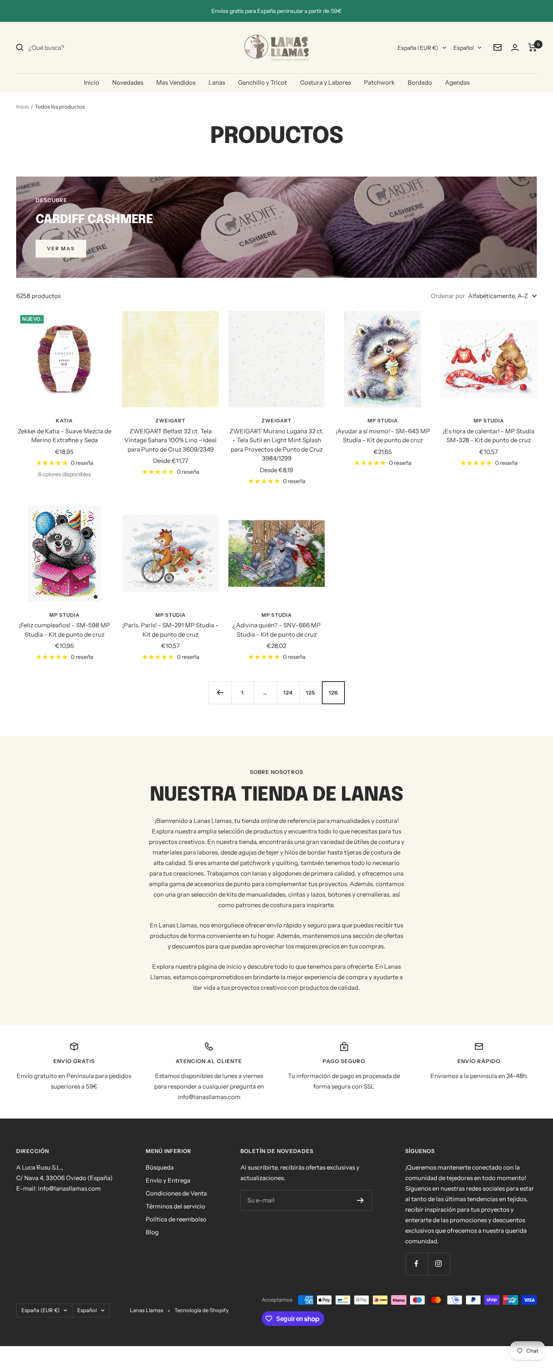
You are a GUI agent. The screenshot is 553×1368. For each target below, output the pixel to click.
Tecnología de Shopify (201, 1310)
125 (310, 692)
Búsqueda (160, 1167)
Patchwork (379, 82)
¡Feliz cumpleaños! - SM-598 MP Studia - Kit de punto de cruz (64, 629)
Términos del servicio (175, 1206)
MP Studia (383, 421)
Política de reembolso (176, 1219)
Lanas (216, 82)
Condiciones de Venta (176, 1193)
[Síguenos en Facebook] (416, 1264)
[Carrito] (532, 47)
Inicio (91, 82)
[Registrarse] (360, 1200)
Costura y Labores (325, 82)
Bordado (420, 82)
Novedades (127, 82)
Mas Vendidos (176, 82)
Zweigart (170, 421)
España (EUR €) (418, 47)
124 (288, 692)
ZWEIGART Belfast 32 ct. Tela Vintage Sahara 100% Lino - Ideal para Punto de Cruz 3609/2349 (170, 440)
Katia (64, 421)
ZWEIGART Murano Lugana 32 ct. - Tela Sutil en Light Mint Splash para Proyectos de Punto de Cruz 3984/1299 (277, 444)
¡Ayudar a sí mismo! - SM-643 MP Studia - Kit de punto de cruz (383, 435)
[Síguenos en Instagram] (439, 1264)
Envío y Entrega (168, 1180)
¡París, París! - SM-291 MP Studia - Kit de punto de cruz (170, 629)
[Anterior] (219, 692)
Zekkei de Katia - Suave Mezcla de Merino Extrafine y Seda (64, 435)
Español (463, 47)
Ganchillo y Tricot (262, 82)
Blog (152, 1232)
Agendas (457, 82)
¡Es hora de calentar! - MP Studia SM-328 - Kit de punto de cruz (488, 435)
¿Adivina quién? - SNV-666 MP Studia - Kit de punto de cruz (276, 629)
